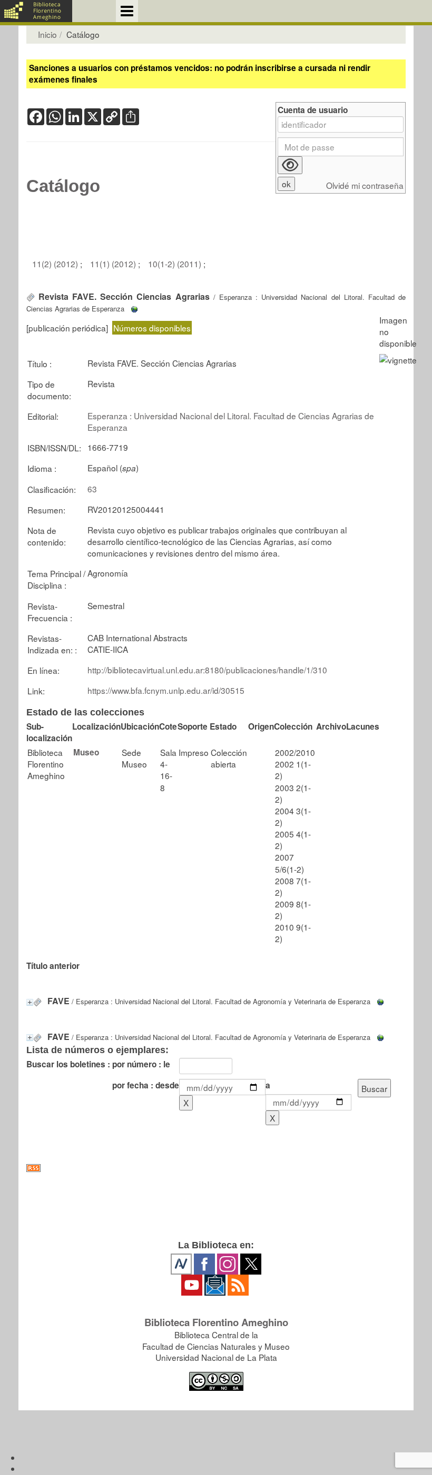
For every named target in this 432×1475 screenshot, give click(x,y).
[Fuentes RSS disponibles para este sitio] (216, 1168)
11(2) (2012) (56, 263)
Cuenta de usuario (313, 110)
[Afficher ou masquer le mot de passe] (290, 165)
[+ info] (29, 1002)
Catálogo (63, 186)
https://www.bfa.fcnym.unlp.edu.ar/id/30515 (165, 690)
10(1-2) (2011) (175, 263)
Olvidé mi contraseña (365, 185)
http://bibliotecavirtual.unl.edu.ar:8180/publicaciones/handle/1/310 (207, 669)
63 (92, 488)
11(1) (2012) (114, 263)
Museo (86, 752)
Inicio (47, 34)
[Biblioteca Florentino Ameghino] (36, 11)
